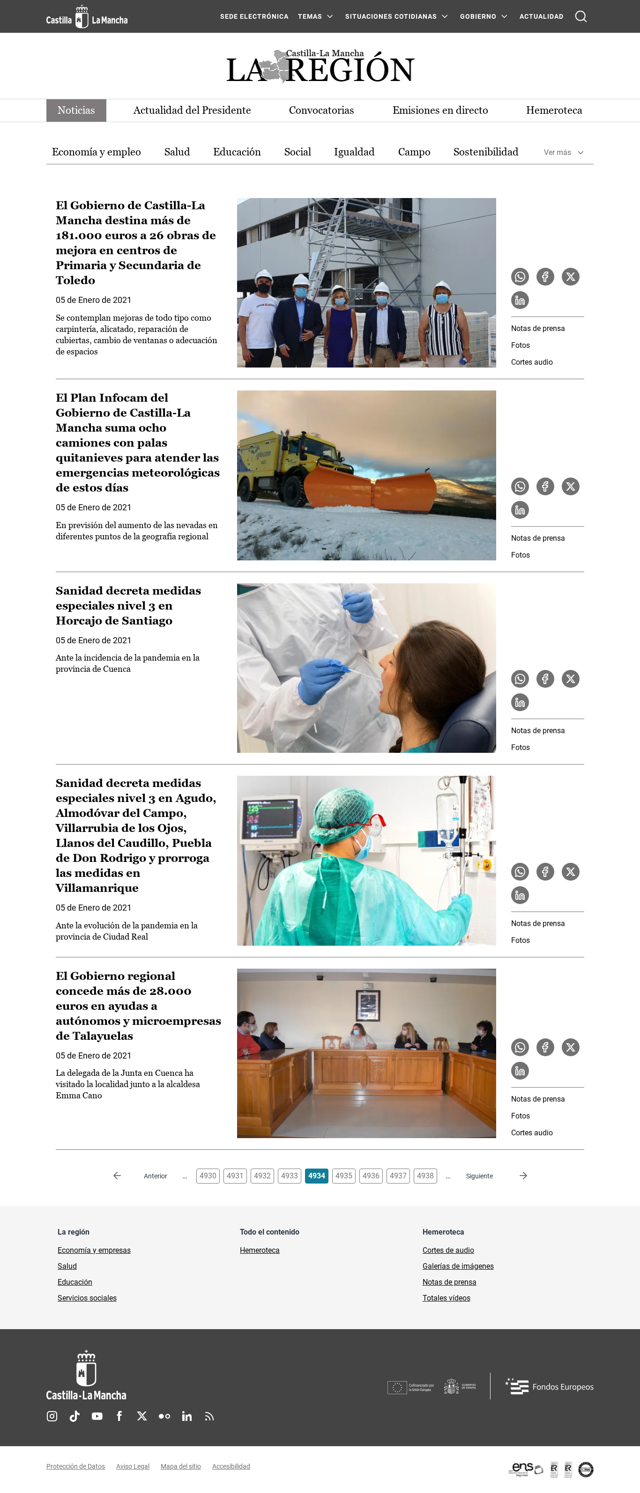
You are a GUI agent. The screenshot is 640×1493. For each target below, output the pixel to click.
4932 (262, 1175)
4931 (235, 1175)
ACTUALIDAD (542, 16)
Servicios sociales (87, 1298)
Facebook (119, 1416)
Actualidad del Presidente (192, 110)
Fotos (520, 345)
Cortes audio (532, 362)
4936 (371, 1175)
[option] (96, 152)
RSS (209, 1416)
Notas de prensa (538, 328)
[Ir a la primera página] (125, 1176)
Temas (310, 16)
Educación (237, 152)
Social (297, 152)
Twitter (142, 1416)
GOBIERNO (478, 16)
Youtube (97, 1416)
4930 (208, 1175)
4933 (289, 1175)
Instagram (52, 1416)
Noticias (76, 110)
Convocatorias (321, 110)
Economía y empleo (96, 152)
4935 (343, 1175)
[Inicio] (173, 1375)
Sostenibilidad (486, 152)
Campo (414, 152)
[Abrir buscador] (581, 16)
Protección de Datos (75, 1466)
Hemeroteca (554, 110)
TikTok (74, 1416)
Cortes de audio (448, 1250)
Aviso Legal (132, 1466)
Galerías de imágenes (458, 1266)
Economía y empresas (94, 1250)
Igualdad (354, 152)
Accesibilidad (231, 1466)
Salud (177, 152)
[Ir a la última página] (516, 1176)
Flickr (164, 1416)
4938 (425, 1175)
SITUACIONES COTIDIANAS (391, 16)
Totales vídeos (446, 1298)
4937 (398, 1175)
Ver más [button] (557, 152)
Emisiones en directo (440, 110)
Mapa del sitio (181, 1466)
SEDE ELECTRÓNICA (254, 16)
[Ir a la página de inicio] (86, 16)
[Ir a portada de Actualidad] (320, 69)
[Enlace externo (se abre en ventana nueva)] (550, 1469)
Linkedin (187, 1416)
